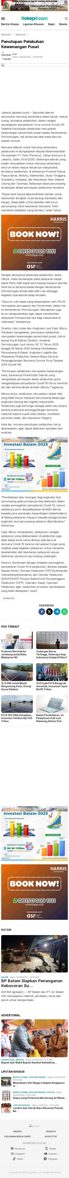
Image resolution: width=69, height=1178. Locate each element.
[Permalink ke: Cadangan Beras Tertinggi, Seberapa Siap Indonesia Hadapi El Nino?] (52, 640)
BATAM (6, 929)
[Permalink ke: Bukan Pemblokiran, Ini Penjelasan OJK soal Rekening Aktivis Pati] (52, 704)
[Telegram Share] (57, 611)
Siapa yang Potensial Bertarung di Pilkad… (40, 1097)
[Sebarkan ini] (42, 611)
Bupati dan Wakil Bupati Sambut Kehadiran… (29, 1062)
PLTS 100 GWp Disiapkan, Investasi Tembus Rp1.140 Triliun (16, 718)
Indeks (17, 1131)
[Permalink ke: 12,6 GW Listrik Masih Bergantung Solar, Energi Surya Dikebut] (17, 672)
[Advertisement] (34, 765)
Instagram (20, 1153)
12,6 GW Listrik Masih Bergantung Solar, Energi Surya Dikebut (16, 686)
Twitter (52, 1148)
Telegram (52, 1159)
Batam (4, 977)
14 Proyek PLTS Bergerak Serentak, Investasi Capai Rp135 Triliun (51, 686)
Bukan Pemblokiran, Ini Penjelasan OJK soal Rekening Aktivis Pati (50, 718)
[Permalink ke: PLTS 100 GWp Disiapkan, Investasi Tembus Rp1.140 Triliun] (17, 704)
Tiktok (20, 1159)
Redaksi (51, 1131)
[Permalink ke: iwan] (6, 55)
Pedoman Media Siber (17, 1136)
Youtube (52, 1153)
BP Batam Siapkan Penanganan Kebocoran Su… (32, 983)
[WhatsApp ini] (64, 611)
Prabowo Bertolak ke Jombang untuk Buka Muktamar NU (13, 654)
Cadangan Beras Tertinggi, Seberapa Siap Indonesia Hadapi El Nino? (51, 654)
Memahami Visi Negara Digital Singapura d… (38, 1084)
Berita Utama (20, 1077)
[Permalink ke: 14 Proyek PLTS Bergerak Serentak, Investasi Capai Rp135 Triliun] (52, 672)
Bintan (20, 1060)
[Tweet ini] (49, 611)
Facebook (20, 1148)
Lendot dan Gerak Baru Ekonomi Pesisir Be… (38, 1110)
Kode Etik (51, 1136)
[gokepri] (34, 18)
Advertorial (8, 1060)
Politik (51, 1092)
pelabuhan (9, 598)
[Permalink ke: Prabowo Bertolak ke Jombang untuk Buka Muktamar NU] (17, 640)
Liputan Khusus (37, 1077)
